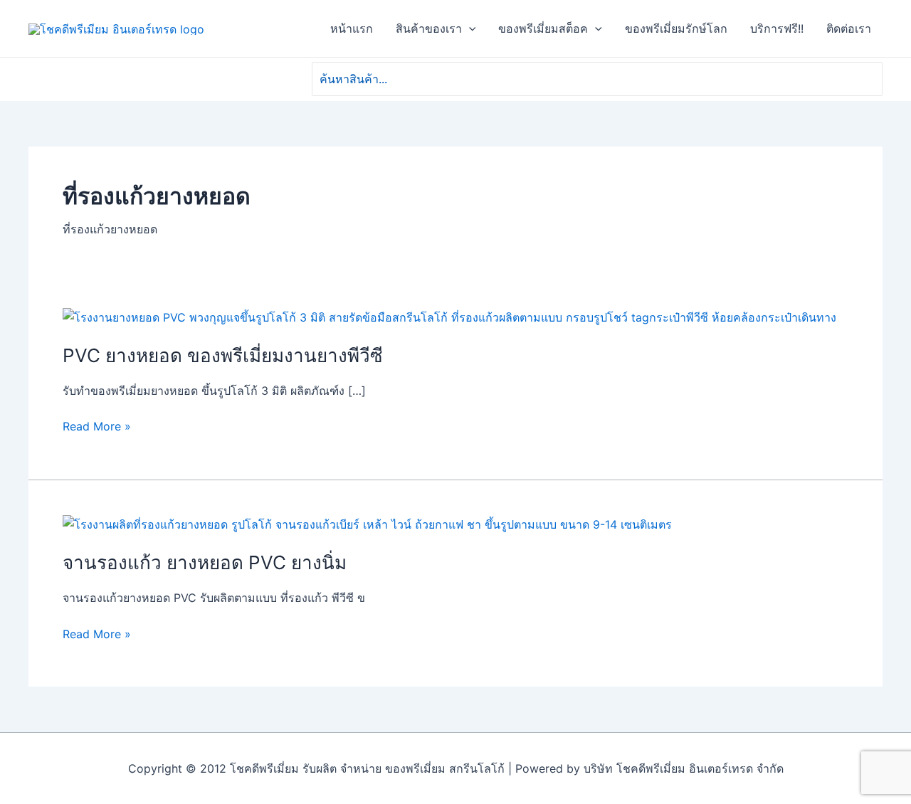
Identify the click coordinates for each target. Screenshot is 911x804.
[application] (469, 28)
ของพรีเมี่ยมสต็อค (543, 28)
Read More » (97, 426)
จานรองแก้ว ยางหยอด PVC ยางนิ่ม (205, 562)
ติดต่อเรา (848, 28)
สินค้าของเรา (429, 28)
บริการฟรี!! (777, 28)
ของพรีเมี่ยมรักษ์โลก (676, 28)
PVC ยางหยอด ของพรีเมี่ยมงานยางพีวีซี (223, 355)
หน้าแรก (351, 28)
